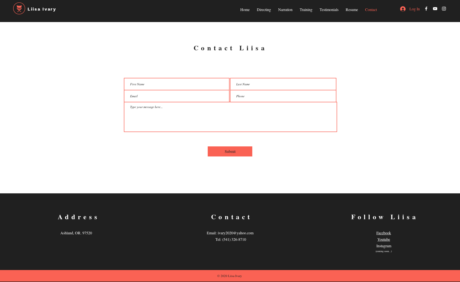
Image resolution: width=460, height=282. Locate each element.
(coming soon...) (384, 251)
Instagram (383, 245)
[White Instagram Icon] (444, 8)
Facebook (383, 232)
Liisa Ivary (42, 9)
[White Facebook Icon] (426, 8)
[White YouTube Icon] (435, 8)
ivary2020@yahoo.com (235, 232)
